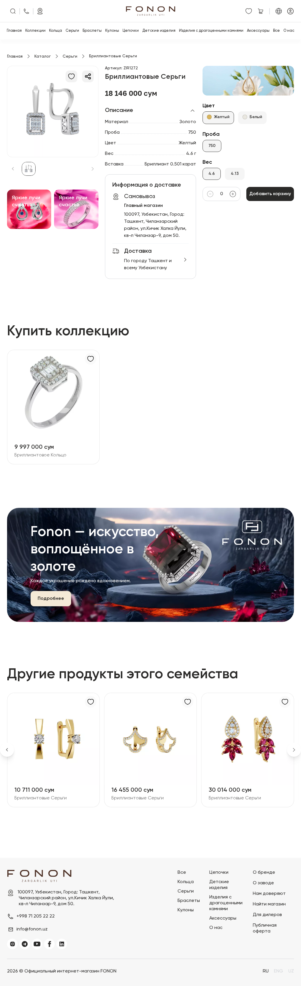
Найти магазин (269, 904)
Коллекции (35, 31)
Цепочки (131, 31)
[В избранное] (71, 76)
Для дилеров (267, 915)
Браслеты (92, 31)
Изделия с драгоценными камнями (211, 31)
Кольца (55, 31)
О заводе (263, 883)
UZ (291, 971)
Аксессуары (258, 31)
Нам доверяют (269, 893)
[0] (248, 11)
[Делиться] (88, 76)
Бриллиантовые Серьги (73, 798)
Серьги (72, 31)
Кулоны (112, 31)
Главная (14, 31)
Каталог (42, 56)
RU (266, 971)
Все (276, 31)
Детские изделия (158, 31)
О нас (288, 31)
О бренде (264, 872)
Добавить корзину (270, 194)
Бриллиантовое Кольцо (40, 455)
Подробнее (51, 598)
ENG (278, 971)
